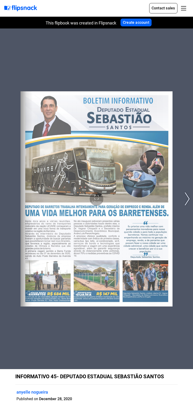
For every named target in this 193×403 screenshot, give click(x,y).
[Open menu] (183, 8)
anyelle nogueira (32, 392)
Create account (136, 22)
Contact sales (163, 8)
